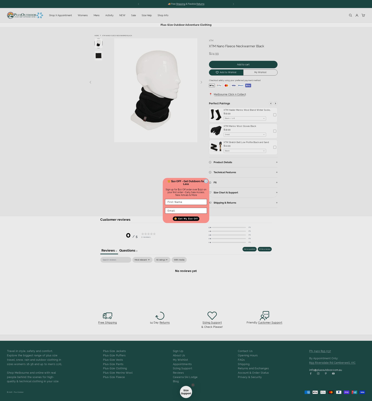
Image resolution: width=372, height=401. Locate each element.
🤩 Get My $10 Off (186, 218)
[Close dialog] (206, 181)
